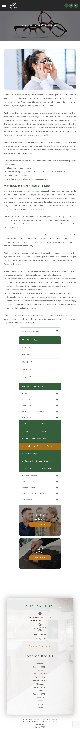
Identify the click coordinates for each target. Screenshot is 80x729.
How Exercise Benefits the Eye (37, 439)
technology (26, 405)
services (25, 393)
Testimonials (27, 369)
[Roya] (40, 727)
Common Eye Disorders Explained (38, 461)
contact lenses (28, 487)
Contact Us (27, 377)
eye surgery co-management (34, 493)
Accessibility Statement (31, 721)
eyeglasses (27, 499)
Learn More (39, 524)
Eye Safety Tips (31, 453)
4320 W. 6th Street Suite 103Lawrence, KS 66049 (40, 618)
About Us (26, 347)
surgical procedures (30, 475)
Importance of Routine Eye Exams (38, 446)
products (26, 399)
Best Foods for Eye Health (35, 431)
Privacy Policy (45, 721)
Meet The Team (28, 362)
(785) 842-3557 (40, 634)
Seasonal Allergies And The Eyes (38, 424)
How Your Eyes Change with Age (38, 468)
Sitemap (54, 721)
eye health (26, 417)
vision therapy (28, 481)
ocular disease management (34, 411)
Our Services (27, 355)
